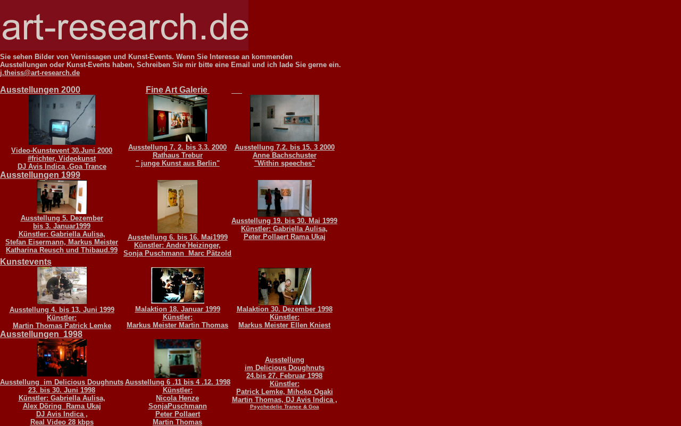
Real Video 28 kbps (62, 422)
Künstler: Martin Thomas (45, 322)
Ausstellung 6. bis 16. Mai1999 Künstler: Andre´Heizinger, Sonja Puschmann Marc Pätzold (177, 245)
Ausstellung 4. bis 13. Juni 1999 (62, 310)
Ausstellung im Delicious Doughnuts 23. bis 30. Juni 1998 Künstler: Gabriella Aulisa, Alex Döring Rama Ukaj (61, 394)
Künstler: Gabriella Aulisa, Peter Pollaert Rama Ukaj (284, 229)
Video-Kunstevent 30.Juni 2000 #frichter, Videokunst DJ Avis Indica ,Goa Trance (61, 158)
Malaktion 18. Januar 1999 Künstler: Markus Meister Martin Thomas (177, 317)
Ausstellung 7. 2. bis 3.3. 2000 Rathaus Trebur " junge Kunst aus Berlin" (177, 155)
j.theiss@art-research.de (40, 73)
